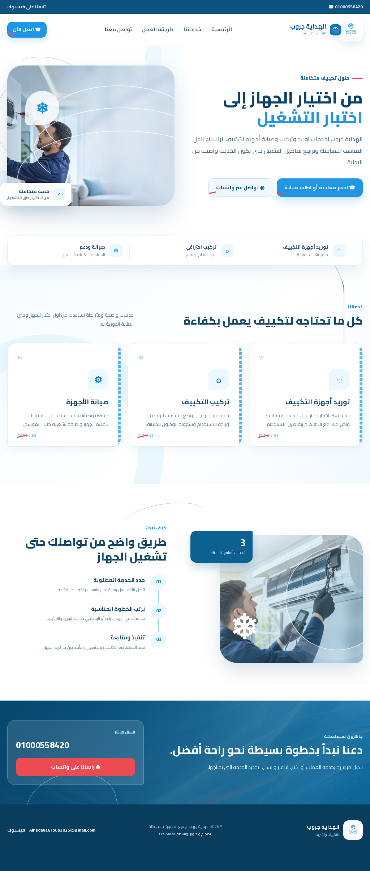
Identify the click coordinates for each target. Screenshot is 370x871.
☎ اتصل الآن (27, 29)
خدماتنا (192, 29)
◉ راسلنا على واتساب (75, 766)
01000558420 (42, 745)
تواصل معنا (118, 29)
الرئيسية (221, 29)
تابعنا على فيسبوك (26, 6)
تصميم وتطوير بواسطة (185, 834)
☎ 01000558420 (345, 6)
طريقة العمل (157, 29)
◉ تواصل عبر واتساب (240, 187)
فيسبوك (16, 830)
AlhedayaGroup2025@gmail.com (62, 830)
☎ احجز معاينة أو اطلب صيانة (319, 187)
